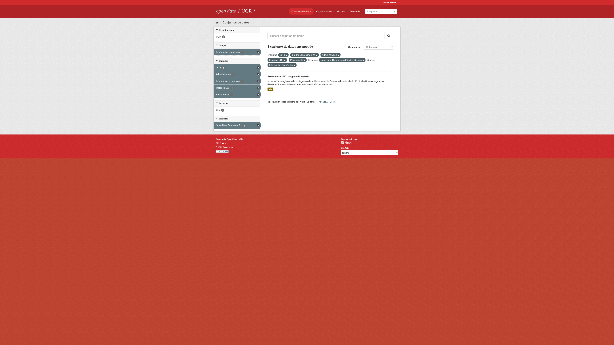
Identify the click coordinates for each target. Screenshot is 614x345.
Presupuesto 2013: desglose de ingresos (288, 76)
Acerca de (355, 11)
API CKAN (221, 143)
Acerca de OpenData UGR (229, 139)
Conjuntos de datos (301, 11)
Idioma (344, 147)
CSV (270, 89)
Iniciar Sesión (390, 2)
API (320, 101)
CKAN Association (225, 147)
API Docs (330, 101)
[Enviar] (394, 11)
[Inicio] (217, 22)
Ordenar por (354, 47)
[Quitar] (286, 55)
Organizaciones (324, 11)
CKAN (346, 143)
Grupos (341, 11)
